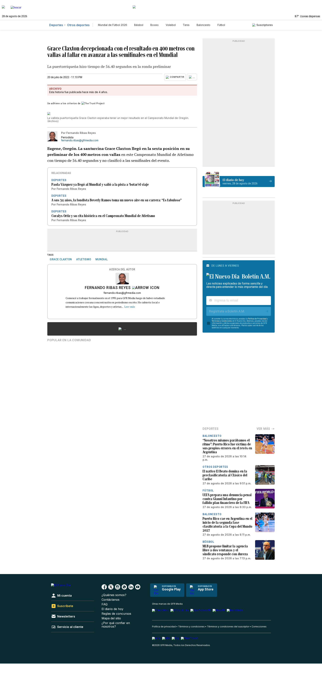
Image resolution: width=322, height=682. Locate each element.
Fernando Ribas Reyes (108, 288)
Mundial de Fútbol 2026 (112, 24)
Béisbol (138, 24)
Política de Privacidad (257, 319)
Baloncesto (203, 24)
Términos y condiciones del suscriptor (228, 626)
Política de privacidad (164, 626)
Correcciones (259, 626)
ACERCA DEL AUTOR (122, 269)
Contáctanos (110, 599)
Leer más (129, 306)
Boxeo (154, 24)
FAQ (105, 604)
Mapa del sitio (111, 618)
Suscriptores (264, 24)
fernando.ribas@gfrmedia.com (79, 140)
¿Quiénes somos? (114, 595)
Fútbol (221, 24)
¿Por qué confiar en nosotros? (116, 624)
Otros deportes (78, 25)
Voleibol (171, 24)
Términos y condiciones (191, 626)
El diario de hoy (112, 609)
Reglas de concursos (116, 613)
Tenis (186, 24)
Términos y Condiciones (222, 321)
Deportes (56, 25)
